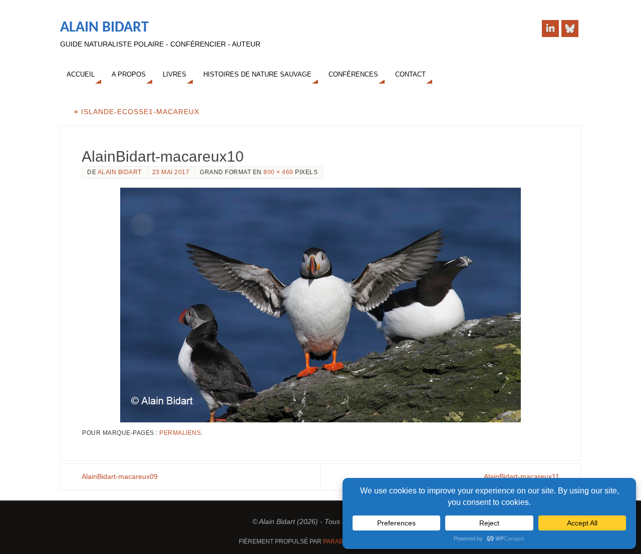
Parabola (339, 541)
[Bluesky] (569, 28)
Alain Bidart (104, 28)
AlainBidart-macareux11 (521, 476)
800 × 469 (278, 172)
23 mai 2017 (171, 172)
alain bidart (120, 172)
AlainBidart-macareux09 (120, 476)
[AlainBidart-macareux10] (320, 305)
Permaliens (180, 432)
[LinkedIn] (550, 28)
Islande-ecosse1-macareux (136, 112)
